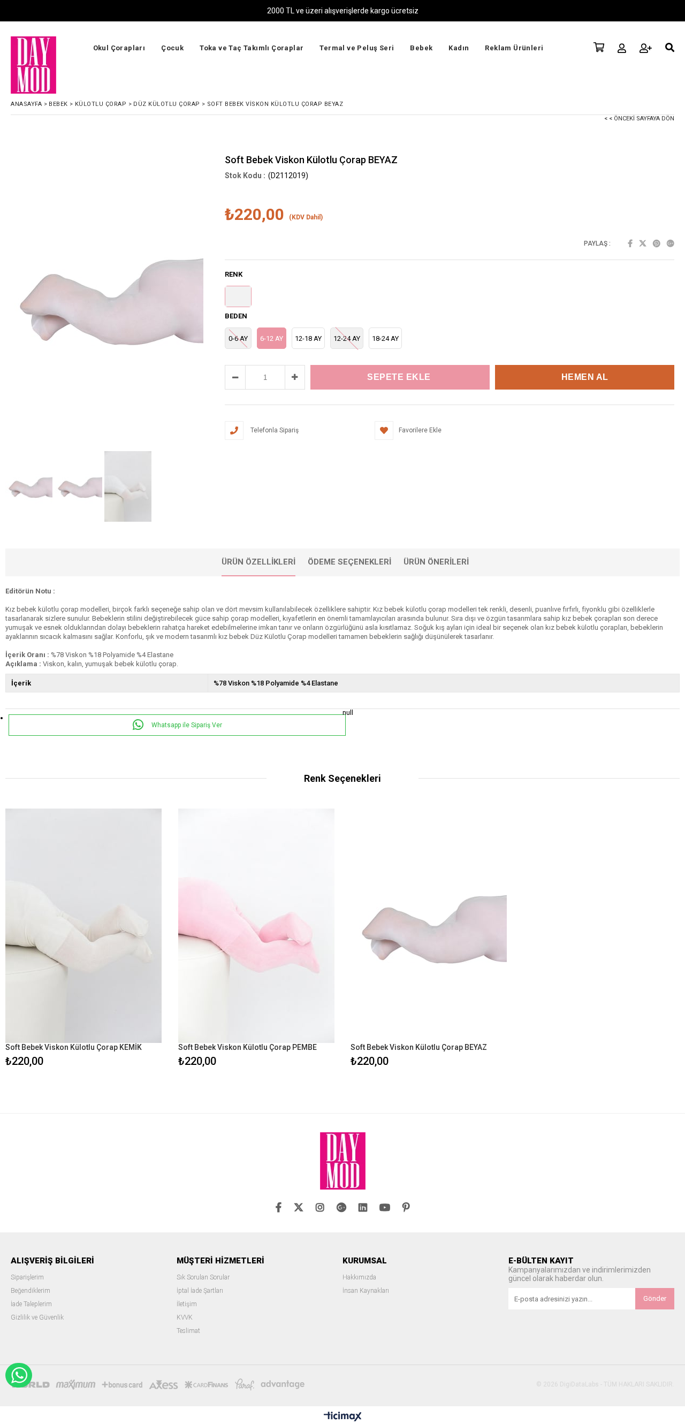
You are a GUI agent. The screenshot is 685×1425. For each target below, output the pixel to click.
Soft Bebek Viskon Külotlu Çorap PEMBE (247, 1047)
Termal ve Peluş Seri (356, 48)
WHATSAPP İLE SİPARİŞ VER (18, 1375)
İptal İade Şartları (200, 1290)
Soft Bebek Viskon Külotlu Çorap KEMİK (73, 1047)
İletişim (187, 1304)
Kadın (458, 48)
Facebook (630, 243)
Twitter (642, 243)
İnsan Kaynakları (365, 1290)
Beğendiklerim (30, 1290)
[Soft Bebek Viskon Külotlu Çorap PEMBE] (256, 925)
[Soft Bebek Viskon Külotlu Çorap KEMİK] (83, 925)
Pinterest (656, 243)
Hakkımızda (359, 1277)
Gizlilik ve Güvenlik (37, 1317)
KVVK (185, 1317)
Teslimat (188, 1331)
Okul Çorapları (119, 48)
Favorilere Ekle (83, 939)
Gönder (654, 1298)
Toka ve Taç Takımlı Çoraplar (251, 48)
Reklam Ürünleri (514, 48)
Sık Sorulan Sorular (203, 1277)
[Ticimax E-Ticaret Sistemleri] (343, 1417)
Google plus (670, 243)
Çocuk (172, 48)
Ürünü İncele (121, 939)
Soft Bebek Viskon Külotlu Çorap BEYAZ (419, 1047)
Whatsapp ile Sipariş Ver (186, 725)
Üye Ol (646, 48)
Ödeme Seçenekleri (349, 562)
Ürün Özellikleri (258, 562)
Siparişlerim (27, 1277)
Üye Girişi (622, 48)
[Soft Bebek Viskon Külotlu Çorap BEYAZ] (429, 925)
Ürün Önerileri (436, 562)
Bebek (421, 48)
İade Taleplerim (31, 1304)
